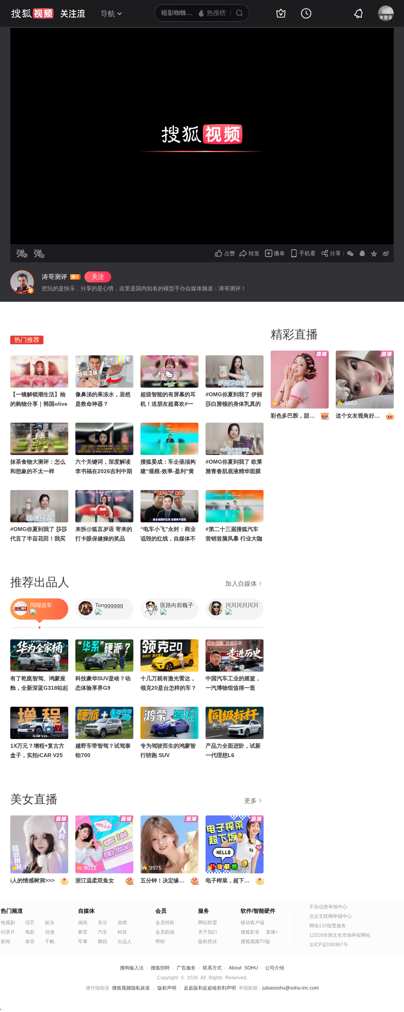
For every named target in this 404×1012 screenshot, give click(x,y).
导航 (108, 13)
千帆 (49, 941)
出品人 (125, 941)
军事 (83, 941)
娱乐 (49, 922)
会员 (160, 911)
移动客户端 (252, 922)
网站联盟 (207, 922)
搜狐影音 (250, 932)
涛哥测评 (54, 276)
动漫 (49, 932)
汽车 (102, 932)
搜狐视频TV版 (255, 941)
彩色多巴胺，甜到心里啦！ (304, 415)
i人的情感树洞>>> (32, 880)
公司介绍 (274, 968)
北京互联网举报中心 (330, 916)
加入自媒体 (241, 583)
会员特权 (164, 922)
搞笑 (83, 922)
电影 (30, 932)
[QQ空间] (374, 253)
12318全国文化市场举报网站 (339, 935)
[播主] (22, 282)
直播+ (272, 932)
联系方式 (212, 968)
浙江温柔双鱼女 (94, 880)
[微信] (350, 253)
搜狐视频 (32, 13)
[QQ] (362, 253)
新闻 (5, 941)
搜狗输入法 (132, 968)
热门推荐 (26, 339)
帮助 (160, 941)
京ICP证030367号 (328, 944)
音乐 (102, 922)
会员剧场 (164, 932)
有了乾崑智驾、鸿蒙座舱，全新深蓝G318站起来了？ (39, 687)
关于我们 (207, 932)
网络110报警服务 (327, 925)
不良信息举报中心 (328, 907)
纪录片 (8, 932)
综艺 (30, 922)
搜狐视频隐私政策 (131, 988)
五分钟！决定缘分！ (165, 880)
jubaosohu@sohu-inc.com (290, 988)
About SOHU (243, 968)
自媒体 (86, 911)
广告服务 (186, 968)
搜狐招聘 (160, 968)
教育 (83, 932)
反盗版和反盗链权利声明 (210, 988)
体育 (30, 941)
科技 (122, 932)
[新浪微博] (386, 253)
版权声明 (166, 988)
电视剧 (8, 922)
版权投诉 (207, 941)
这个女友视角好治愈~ (362, 415)
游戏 (122, 922)
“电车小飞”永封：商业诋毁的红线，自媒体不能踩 (168, 538)
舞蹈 (102, 941)
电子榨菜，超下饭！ (230, 880)
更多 (250, 800)
